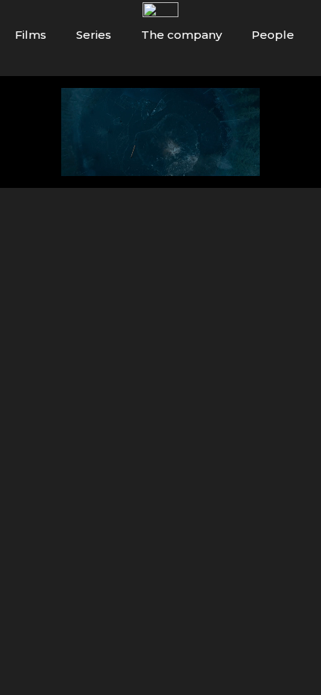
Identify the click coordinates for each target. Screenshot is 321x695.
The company (181, 35)
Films (30, 35)
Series (93, 35)
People (273, 35)
